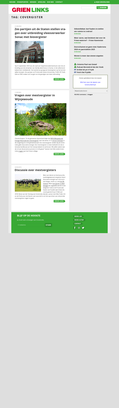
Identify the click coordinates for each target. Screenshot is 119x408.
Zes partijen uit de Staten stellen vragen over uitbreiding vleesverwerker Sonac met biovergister (40, 33)
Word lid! (78, 216)
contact (59, 2)
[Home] (30, 10)
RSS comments (81, 94)
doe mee (50, 2)
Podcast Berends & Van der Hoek (89, 67)
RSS (75, 94)
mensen (33, 2)
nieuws (12, 2)
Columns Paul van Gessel (86, 64)
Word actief (79, 220)
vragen (20, 151)
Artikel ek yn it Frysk (85, 69)
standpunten (22, 2)
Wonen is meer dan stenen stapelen (88, 56)
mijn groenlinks (103, 2)
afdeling (41, 2)
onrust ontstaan (57, 141)
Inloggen (90, 94)
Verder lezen (59, 79)
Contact (77, 224)
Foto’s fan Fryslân (84, 72)
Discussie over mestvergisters (35, 170)
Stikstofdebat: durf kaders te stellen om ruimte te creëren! (88, 30)
